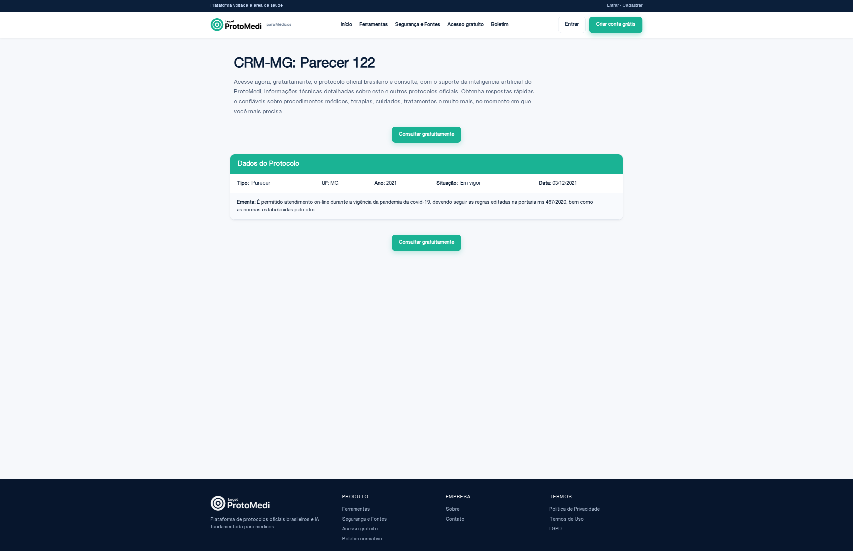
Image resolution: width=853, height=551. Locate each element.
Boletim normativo (362, 539)
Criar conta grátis (615, 24)
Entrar (613, 6)
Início (346, 24)
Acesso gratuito (465, 24)
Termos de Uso (566, 519)
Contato (455, 519)
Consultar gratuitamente (426, 134)
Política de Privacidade (574, 509)
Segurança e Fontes (417, 24)
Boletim (499, 24)
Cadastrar (632, 6)
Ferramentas (374, 24)
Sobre (452, 509)
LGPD (555, 529)
